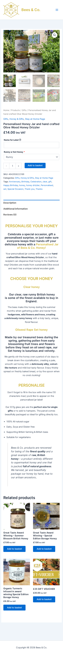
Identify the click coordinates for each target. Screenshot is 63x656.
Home (6, 110)
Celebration (36, 181)
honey (22, 185)
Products (15, 110)
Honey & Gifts (16, 119)
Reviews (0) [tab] (10, 214)
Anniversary (14, 181)
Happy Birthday (10, 185)
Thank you (30, 189)
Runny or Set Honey (14, 152)
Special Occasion (15, 189)
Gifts (24, 110)
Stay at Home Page (35, 119)
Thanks (39, 189)
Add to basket (35, 165)
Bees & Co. (30, 10)
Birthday (25, 181)
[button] (54, 35)
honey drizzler (33, 185)
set (4, 189)
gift (50, 181)
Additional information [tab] (15, 208)
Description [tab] (9, 202)
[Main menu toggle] (57, 10)
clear (45, 181)
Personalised (47, 185)
